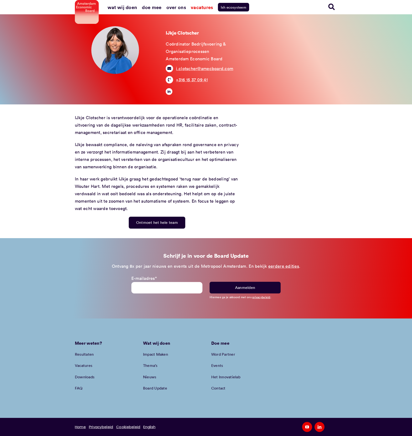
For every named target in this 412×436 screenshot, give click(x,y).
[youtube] (307, 427)
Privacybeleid (101, 426)
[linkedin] (169, 91)
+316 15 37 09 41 (191, 79)
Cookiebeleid (128, 426)
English (149, 426)
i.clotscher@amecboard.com (204, 68)
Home (80, 426)
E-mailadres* (144, 278)
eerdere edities (283, 266)
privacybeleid (261, 297)
